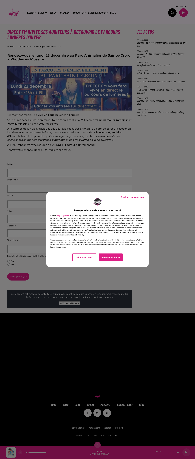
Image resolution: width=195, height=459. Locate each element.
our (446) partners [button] (62, 216)
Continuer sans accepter (132, 197)
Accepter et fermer (110, 257)
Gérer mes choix (84, 257)
